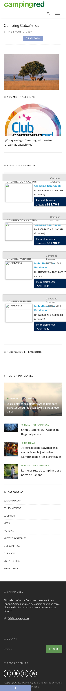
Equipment (10, 515)
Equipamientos (12, 508)
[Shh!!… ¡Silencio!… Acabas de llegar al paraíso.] (11, 427)
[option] (33, 125)
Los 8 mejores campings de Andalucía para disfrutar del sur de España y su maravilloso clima (32, 407)
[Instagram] (24, 673)
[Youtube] (33, 673)
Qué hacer (10, 553)
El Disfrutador (12, 500)
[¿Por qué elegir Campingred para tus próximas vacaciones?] (33, 119)
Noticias (29, 443)
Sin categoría (12, 561)
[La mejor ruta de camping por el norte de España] (11, 471)
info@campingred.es (18, 618)
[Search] (48, 13)
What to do (11, 568)
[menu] (57, 13)
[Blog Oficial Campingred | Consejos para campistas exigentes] (24, 4)
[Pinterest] (16, 673)
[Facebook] (7, 673)
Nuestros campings (22, 398)
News (7, 523)
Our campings (12, 545)
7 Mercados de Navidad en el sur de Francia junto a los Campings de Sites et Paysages (41, 452)
